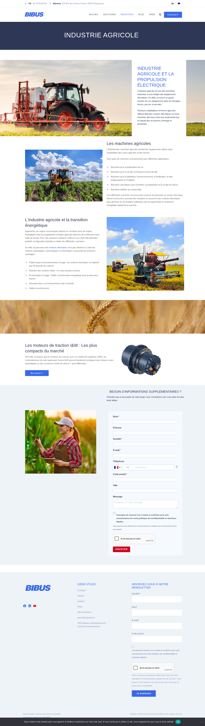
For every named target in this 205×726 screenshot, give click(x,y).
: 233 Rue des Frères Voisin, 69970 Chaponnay (78, 3)
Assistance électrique (149, 714)
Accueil (93, 14)
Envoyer (121, 549)
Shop (152, 14)
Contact (81, 601)
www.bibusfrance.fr (86, 617)
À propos (81, 590)
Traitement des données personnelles (48, 714)
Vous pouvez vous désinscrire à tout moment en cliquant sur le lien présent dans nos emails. (145, 527)
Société (117, 439)
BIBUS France (164, 714)
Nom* (134, 607)
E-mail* (135, 620)
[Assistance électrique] (34, 14)
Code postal (119, 474)
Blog (141, 14)
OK (178, 722)
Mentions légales (28, 714)
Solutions (109, 14)
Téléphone (118, 461)
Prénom (117, 428)
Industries (127, 14)
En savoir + (37, 373)
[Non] (201, 721)
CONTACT (173, 15)
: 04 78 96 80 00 (37, 3)
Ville (115, 485)
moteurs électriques (58, 247)
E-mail (116, 450)
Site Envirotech (84, 612)
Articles (80, 596)
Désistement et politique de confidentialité (37, 717)
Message (117, 496)
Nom (116, 416)
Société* (136, 593)
